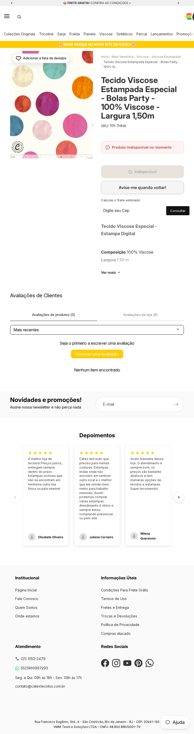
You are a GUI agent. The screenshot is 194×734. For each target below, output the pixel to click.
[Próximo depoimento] (179, 497)
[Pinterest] (138, 663)
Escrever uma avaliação (97, 354)
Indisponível (145, 171)
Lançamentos (162, 34)
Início (105, 57)
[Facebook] (105, 663)
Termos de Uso (114, 598)
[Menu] (7, 17)
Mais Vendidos (123, 57)
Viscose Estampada (166, 57)
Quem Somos (26, 607)
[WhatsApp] (150, 663)
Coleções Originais (19, 34)
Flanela (89, 34)
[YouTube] (127, 663)
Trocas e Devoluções (119, 616)
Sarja (61, 34)
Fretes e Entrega (115, 607)
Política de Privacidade (120, 624)
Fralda (74, 34)
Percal (141, 34)
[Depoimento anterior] (15, 497)
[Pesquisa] (19, 16)
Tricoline (46, 34)
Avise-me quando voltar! (142, 187)
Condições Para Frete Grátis (124, 590)
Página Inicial (26, 590)
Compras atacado (116, 633)
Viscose (106, 34)
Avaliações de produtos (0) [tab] (53, 315)
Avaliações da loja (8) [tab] (140, 315)
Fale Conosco (26, 598)
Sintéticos (124, 34)
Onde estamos (27, 616)
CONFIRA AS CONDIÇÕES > (110, 3)
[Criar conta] (176, 404)
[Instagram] (116, 663)
